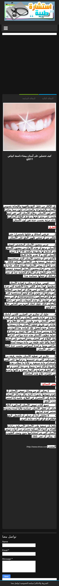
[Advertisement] (29, 64)
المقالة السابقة (28, 98)
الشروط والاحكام (41, 583)
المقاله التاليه (47, 98)
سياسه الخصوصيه (27, 583)
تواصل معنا (15, 583)
